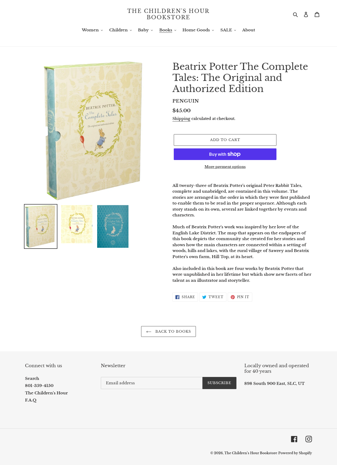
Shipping (181, 118)
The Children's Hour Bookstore (168, 14)
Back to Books (172, 331)
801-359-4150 (39, 385)
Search (32, 378)
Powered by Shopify (295, 453)
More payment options (225, 166)
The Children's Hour (46, 392)
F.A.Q (30, 400)
